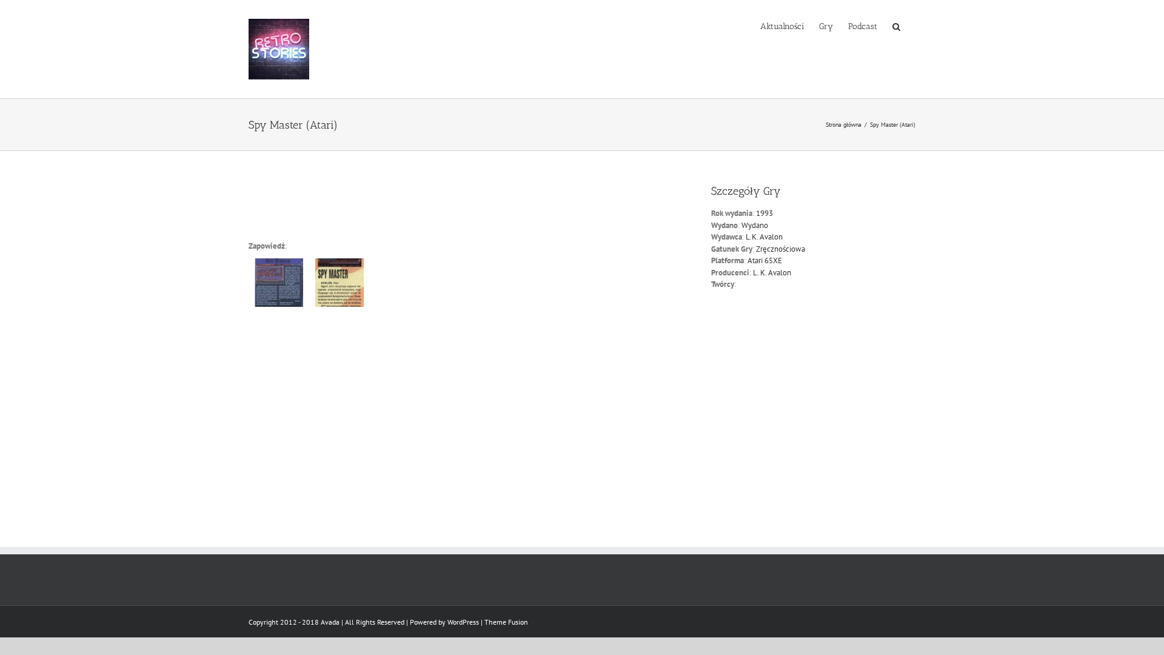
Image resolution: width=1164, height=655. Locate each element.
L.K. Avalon (764, 237)
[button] (896, 25)
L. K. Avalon (772, 272)
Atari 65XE (765, 260)
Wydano (754, 225)
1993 (764, 213)
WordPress (463, 621)
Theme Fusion (506, 621)
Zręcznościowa (780, 249)
